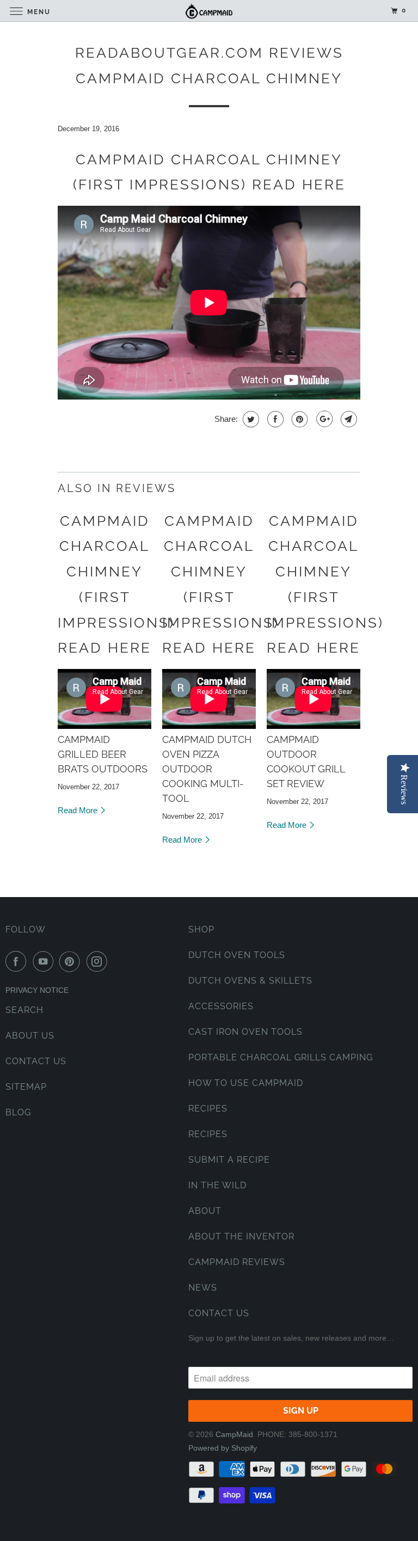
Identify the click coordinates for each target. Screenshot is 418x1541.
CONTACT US (35, 1061)
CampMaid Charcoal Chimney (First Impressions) (116, 572)
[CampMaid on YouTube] (45, 961)
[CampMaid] (209, 10)
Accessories (221, 1006)
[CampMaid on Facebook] (17, 961)
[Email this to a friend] (347, 419)
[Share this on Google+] (323, 419)
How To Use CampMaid (245, 1083)
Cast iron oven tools (245, 1032)
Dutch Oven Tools (236, 955)
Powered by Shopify (222, 1448)
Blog (18, 1112)
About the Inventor (241, 1236)
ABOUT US (29, 1035)
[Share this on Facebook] (274, 419)
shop (201, 929)
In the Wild (217, 1185)
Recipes (208, 1108)
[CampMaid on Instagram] (99, 961)
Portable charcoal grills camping (280, 1057)
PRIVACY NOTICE (37, 990)
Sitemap (26, 1087)
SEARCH (24, 1010)
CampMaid (234, 1434)
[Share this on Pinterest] (298, 419)
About (205, 1211)
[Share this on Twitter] (249, 419)
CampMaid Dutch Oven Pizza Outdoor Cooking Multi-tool (206, 769)
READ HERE (299, 184)
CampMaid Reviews (236, 1262)
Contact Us (218, 1313)
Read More (79, 810)
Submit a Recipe (229, 1160)
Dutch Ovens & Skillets (250, 980)
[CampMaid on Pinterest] (71, 961)
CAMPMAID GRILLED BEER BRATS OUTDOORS (102, 754)
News (202, 1287)
